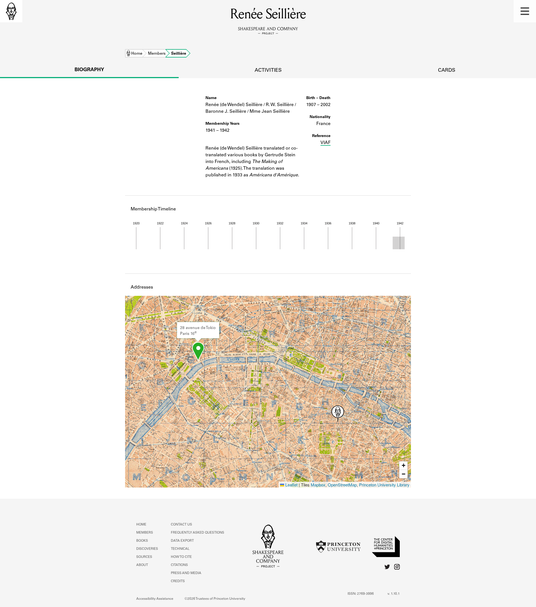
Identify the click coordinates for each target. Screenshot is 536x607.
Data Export (182, 541)
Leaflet (291, 485)
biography (89, 70)
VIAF (325, 143)
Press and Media (186, 573)
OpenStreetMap (342, 485)
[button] (525, 11)
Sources (144, 557)
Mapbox (318, 485)
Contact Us (181, 524)
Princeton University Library (384, 485)
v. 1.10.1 (393, 594)
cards (446, 70)
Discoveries (147, 549)
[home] (11, 11)
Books (142, 541)
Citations (179, 565)
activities (268, 70)
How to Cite (181, 557)
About (142, 565)
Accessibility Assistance (154, 599)
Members (157, 54)
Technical (180, 549)
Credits (178, 581)
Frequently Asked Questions (197, 532)
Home (136, 54)
